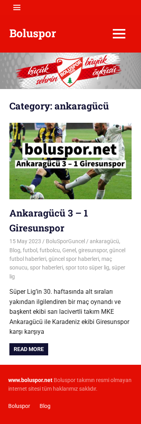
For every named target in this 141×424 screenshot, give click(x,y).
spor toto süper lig (87, 267)
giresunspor (92, 250)
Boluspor (32, 33)
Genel (69, 250)
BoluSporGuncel (65, 241)
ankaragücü (104, 241)
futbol (30, 250)
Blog (14, 250)
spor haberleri (46, 267)
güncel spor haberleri (74, 259)
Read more (29, 349)
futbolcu (50, 250)
